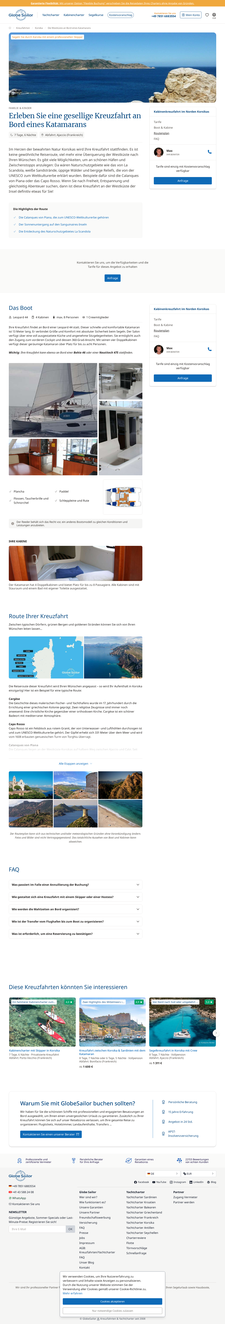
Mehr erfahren (72, 1293)
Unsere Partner (89, 1212)
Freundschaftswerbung (95, 1217)
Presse (83, 1233)
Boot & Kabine (163, 127)
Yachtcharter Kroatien (141, 1202)
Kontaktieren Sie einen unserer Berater (49, 1134)
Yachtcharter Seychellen (142, 1233)
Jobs (82, 1238)
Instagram (180, 1182)
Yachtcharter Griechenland (144, 1212)
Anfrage (183, 181)
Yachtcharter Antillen (140, 1228)
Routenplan (161, 133)
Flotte (130, 1243)
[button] (51, 14)
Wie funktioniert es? (92, 1202)
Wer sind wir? (88, 1197)
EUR (189, 1173)
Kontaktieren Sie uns (26, 1204)
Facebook (143, 1182)
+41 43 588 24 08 (23, 1192)
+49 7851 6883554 (23, 1186)
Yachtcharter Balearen (141, 1207)
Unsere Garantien (91, 1207)
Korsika (39, 27)
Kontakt (84, 1267)
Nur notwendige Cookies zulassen (112, 1310)
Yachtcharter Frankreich (142, 1217)
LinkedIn (198, 1182)
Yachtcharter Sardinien (141, 1197)
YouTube (161, 1182)
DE (152, 1173)
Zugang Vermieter (185, 1197)
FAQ (156, 139)
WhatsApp (19, 1198)
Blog (213, 1182)
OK (70, 1229)
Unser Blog (86, 1262)
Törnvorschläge (136, 1248)
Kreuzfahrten (23, 27)
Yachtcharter (106, 1252)
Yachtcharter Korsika (140, 1223)
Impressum (87, 1243)
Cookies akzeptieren (112, 1301)
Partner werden (183, 1202)
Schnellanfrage (136, 1253)
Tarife (157, 122)
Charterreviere (136, 1238)
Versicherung (88, 1223)
